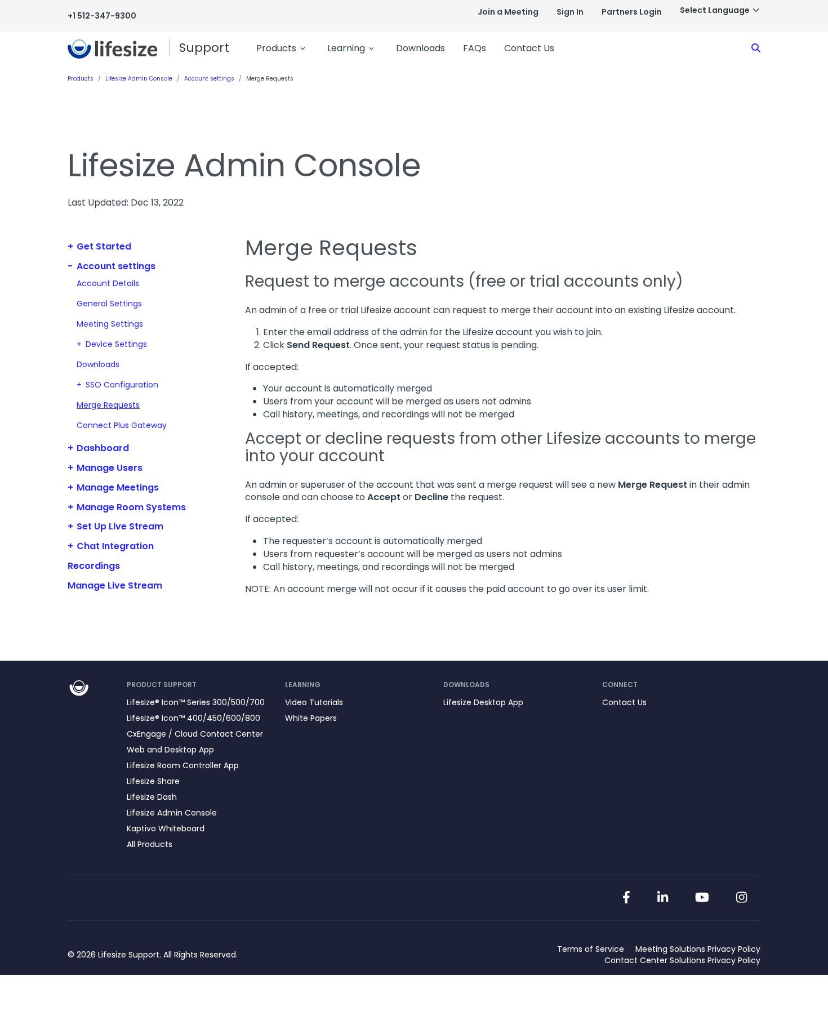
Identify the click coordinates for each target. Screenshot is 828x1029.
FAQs (474, 48)
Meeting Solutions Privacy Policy (697, 949)
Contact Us (529, 48)
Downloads (420, 48)
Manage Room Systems (131, 507)
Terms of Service (590, 949)
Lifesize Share (153, 781)
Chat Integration (115, 546)
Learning (346, 48)
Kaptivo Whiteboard (165, 828)
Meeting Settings (110, 323)
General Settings (109, 303)
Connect (620, 684)
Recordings (94, 565)
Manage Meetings (118, 487)
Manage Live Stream (115, 585)
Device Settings (116, 344)
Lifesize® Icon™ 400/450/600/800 (193, 718)
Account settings (116, 266)
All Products (149, 844)
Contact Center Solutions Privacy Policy (682, 960)
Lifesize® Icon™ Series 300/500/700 (196, 702)
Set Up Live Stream (120, 526)
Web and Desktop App (170, 749)
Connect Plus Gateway (122, 425)
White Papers (311, 718)
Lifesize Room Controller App (183, 765)
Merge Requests (108, 405)
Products (276, 48)
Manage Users (110, 467)
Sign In (570, 11)
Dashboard (103, 448)
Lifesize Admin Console (172, 812)
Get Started (104, 246)
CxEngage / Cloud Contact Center (195, 734)
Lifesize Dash (152, 797)
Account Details (108, 283)
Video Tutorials (314, 702)
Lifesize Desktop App (483, 702)
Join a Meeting (508, 11)
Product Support (162, 684)
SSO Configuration (122, 384)
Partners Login (632, 11)
